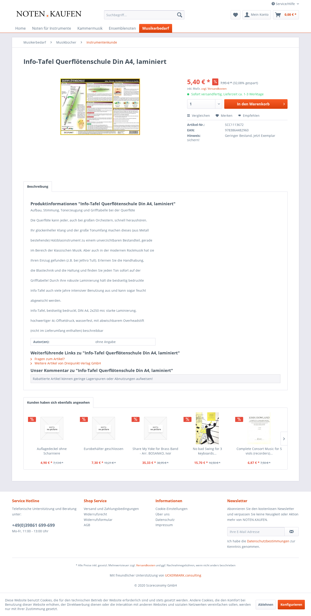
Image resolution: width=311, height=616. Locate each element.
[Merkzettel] (235, 14)
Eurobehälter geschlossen (103, 449)
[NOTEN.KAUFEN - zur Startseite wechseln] (48, 16)
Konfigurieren (291, 604)
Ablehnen (265, 604)
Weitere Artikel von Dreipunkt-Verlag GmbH (67, 363)
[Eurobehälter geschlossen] (103, 428)
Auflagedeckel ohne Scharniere (52, 451)
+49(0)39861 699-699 (33, 525)
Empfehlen (251, 115)
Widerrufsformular (98, 519)
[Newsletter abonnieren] (291, 531)
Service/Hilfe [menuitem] (285, 4)
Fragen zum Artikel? (49, 359)
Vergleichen (200, 115)
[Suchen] (179, 14)
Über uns (163, 514)
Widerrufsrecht (95, 514)
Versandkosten (145, 565)
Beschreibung (37, 186)
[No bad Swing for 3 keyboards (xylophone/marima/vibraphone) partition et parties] (207, 428)
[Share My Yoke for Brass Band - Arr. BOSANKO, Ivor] (155, 428)
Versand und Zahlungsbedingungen (111, 509)
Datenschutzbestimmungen (268, 541)
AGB (87, 525)
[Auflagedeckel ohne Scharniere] (52, 428)
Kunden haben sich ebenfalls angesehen (58, 402)
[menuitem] (144, 14)
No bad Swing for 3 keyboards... (207, 451)
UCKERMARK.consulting (183, 575)
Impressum (164, 525)
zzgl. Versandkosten (214, 89)
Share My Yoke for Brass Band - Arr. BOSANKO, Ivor (155, 451)
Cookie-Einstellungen (172, 509)
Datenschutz (165, 519)
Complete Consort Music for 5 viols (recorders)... (259, 451)
